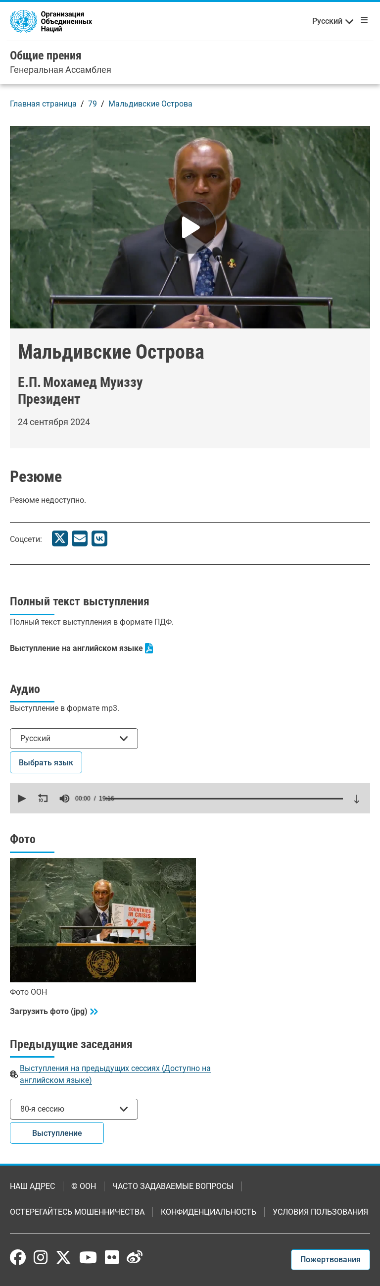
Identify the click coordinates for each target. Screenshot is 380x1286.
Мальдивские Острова (150, 103)
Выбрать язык (46, 762)
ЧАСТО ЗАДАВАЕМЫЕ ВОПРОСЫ (173, 1186)
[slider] (224, 799)
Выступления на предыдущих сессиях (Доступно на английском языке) (115, 1074)
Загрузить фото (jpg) (49, 1011)
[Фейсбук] (18, 1257)
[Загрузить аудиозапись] (357, 799)
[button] (21, 798)
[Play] (190, 227)
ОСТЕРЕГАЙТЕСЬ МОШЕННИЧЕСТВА (77, 1212)
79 (92, 103)
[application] (190, 798)
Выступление (57, 1133)
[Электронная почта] (80, 538)
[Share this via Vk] (99, 538)
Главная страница (43, 103)
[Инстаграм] (41, 1257)
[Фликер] (112, 1257)
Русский (327, 21)
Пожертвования (330, 1259)
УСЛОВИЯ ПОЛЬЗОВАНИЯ (320, 1212)
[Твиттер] (60, 538)
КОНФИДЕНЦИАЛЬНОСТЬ (208, 1212)
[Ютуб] (88, 1257)
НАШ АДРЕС (32, 1186)
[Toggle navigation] (362, 20)
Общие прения (46, 55)
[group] (64, 798)
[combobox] (74, 738)
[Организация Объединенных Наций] (51, 20)
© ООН (83, 1186)
